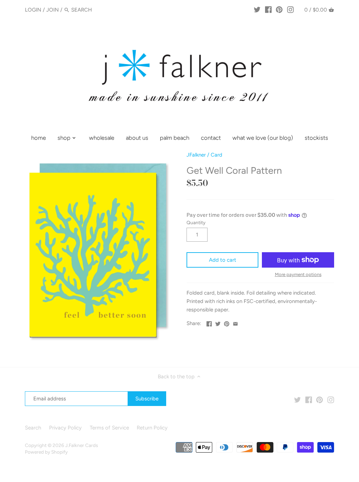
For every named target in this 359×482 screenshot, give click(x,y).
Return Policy (152, 428)
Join (52, 10)
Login (33, 10)
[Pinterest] (279, 9)
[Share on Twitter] (218, 322)
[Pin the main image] (226, 322)
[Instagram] (290, 9)
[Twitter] (257, 9)
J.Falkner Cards (81, 445)
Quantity (196, 222)
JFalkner (196, 155)
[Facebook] (268, 9)
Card (216, 155)
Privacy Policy (65, 428)
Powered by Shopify (46, 452)
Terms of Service (109, 428)
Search (33, 428)
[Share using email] (235, 322)
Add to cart (222, 260)
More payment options (298, 274)
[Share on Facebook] (209, 322)
